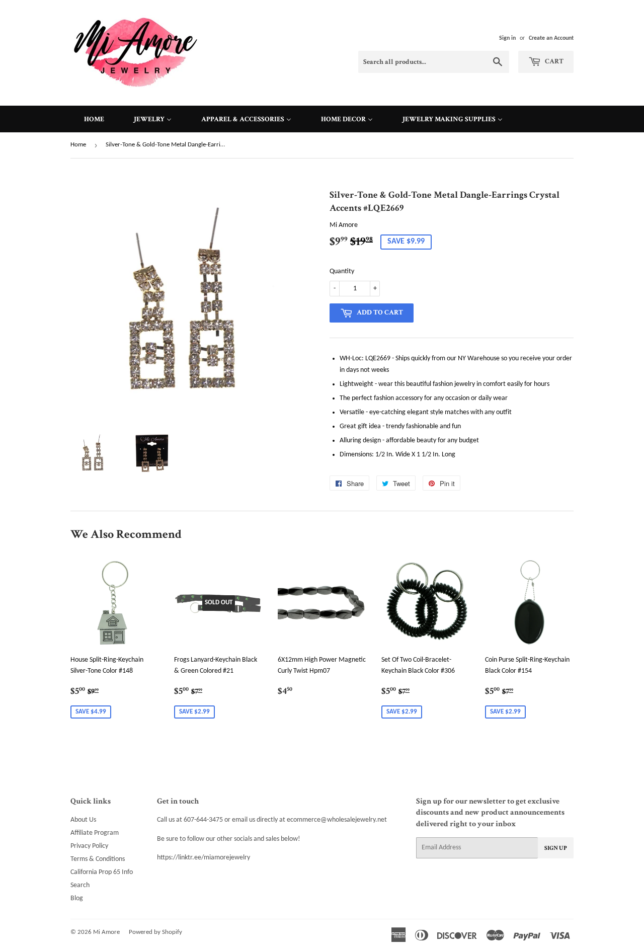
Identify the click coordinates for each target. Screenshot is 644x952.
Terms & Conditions (97, 859)
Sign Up (555, 848)
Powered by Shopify (155, 932)
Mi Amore (106, 932)
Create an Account (551, 38)
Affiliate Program (94, 833)
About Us (83, 820)
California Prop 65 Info (101, 872)
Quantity (342, 271)
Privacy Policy (89, 846)
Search (80, 885)
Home (78, 144)
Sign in (507, 38)
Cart (553, 61)
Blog (76, 898)
